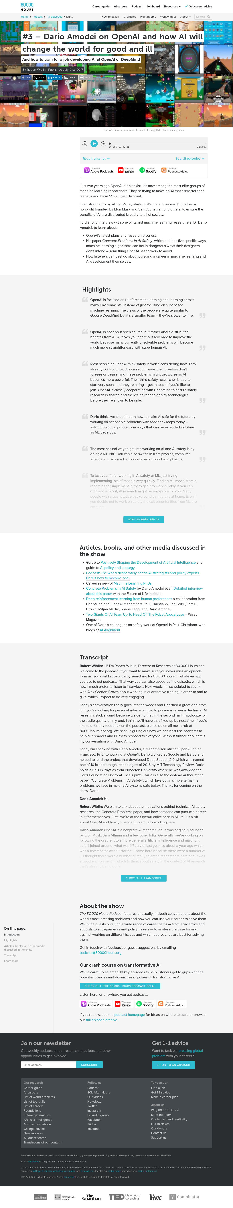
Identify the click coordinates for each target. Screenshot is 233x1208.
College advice (34, 1129)
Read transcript (94, 158)
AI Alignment (110, 630)
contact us (33, 1161)
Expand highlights (143, 519)
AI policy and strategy (117, 568)
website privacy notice (64, 1171)
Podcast (137, 6)
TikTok (91, 1124)
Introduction (12, 934)
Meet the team (161, 1115)
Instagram (94, 1111)
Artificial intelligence (38, 1120)
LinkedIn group (98, 1115)
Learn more (11, 961)
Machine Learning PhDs (133, 583)
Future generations (37, 1115)
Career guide (101, 6)
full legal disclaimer (42, 1171)
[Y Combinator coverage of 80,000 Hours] (184, 1197)
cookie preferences (147, 1171)
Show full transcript (144, 878)
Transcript (10, 955)
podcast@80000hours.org (100, 953)
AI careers (120, 6)
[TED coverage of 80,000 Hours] (125, 1197)
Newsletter (94, 1101)
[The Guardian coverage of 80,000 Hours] (91, 1197)
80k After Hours (98, 1092)
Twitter (92, 1106)
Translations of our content (42, 1142)
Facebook (94, 1120)
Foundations (32, 1111)
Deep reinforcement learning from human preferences (129, 599)
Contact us (158, 1133)
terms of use (87, 1171)
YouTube (93, 1129)
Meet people (148, 17)
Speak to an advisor (173, 1065)
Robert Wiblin (36, 70)
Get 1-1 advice (160, 1092)
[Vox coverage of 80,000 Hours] (155, 1197)
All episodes (54, 17)
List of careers (34, 1106)
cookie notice (114, 1171)
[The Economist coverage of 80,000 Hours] (40, 1197)
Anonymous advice (37, 1124)
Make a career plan (164, 1097)
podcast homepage (129, 1015)
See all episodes (188, 158)
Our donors (159, 1128)
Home (25, 17)
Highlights (10, 940)
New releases (110, 17)
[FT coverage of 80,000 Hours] (64, 1197)
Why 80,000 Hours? (165, 1110)
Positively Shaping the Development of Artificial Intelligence (148, 562)
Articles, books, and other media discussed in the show (24, 947)
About (184, 17)
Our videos (95, 1097)
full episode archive (101, 1020)
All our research (35, 1138)
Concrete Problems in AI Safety (111, 588)
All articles (129, 17)
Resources (171, 6)
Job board (153, 6)
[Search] (209, 17)
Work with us (168, 17)
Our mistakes (160, 1124)
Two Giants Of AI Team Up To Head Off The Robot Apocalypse (135, 614)
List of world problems (39, 1097)
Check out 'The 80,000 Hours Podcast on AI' (120, 986)
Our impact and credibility (169, 1119)
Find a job (158, 1088)
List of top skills (34, 1101)
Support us (158, 1137)
